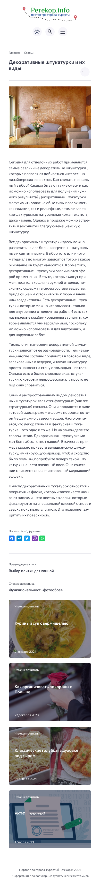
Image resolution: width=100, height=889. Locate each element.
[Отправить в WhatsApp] (42, 538)
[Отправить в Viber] (35, 538)
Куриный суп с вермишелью (41, 623)
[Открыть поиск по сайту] (50, 31)
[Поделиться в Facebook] (12, 538)
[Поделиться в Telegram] (19, 538)
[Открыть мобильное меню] (62, 31)
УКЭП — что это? (30, 813)
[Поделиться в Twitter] (27, 538)
